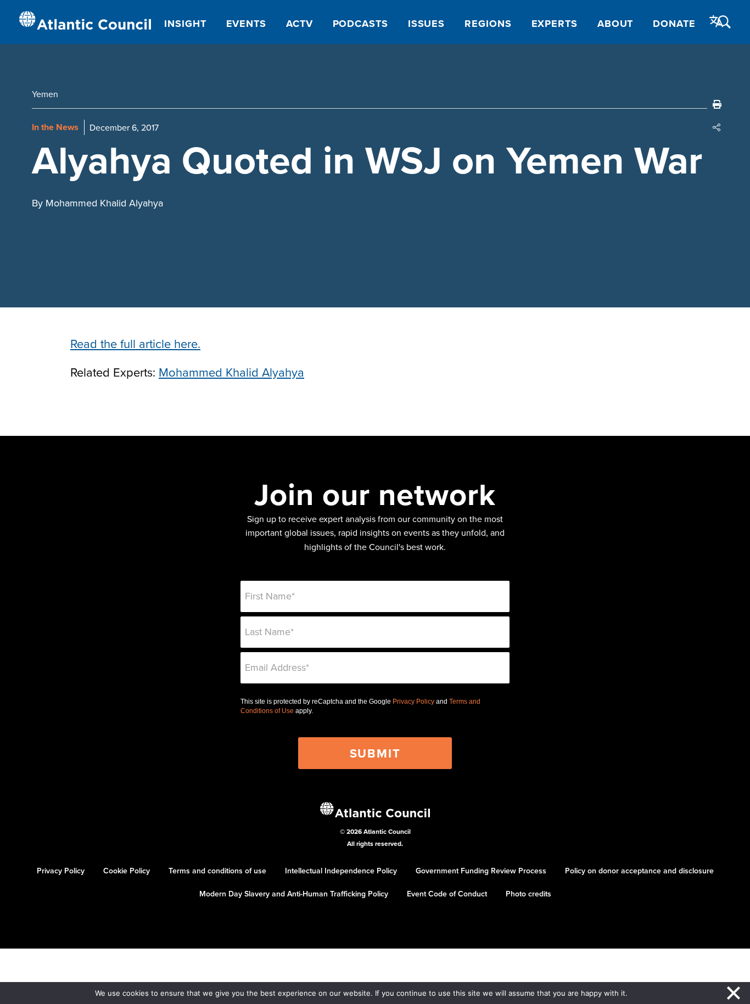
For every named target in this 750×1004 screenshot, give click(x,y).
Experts (554, 23)
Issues (426, 23)
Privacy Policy (413, 701)
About (615, 23)
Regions (487, 23)
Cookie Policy (126, 870)
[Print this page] (717, 104)
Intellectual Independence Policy (341, 870)
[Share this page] (717, 127)
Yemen (45, 94)
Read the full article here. (135, 343)
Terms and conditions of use (217, 870)
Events (246, 23)
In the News (55, 127)
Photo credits (528, 893)
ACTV (299, 23)
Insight (185, 23)
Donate (674, 23)
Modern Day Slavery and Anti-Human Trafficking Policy (293, 893)
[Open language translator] (716, 21)
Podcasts (360, 23)
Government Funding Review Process (481, 870)
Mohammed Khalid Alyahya (231, 371)
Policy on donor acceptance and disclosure (639, 870)
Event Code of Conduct (447, 893)
